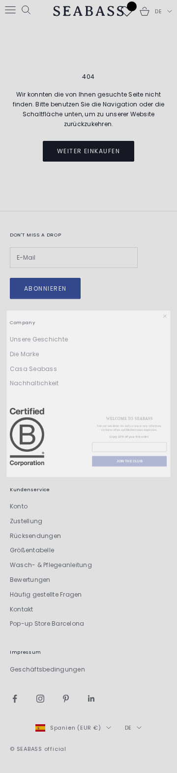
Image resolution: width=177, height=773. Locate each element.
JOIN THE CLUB (129, 456)
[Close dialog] (165, 306)
